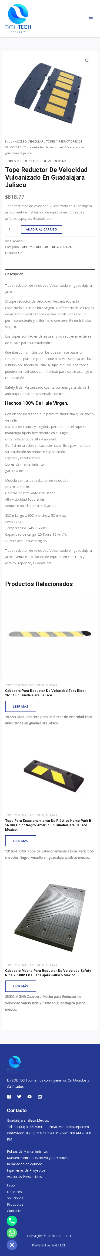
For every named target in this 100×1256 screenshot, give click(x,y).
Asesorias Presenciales (24, 1176)
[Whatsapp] (12, 1233)
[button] (87, 60)
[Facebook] (9, 1097)
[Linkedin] (40, 1097)
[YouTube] (29, 1097)
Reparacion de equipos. (25, 1164)
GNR (21, 253)
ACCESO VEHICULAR (29, 141)
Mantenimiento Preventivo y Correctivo (37, 1157)
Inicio (8, 141)
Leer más (20, 706)
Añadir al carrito (41, 229)
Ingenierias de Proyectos (26, 1170)
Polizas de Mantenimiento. (27, 1151)
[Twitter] (19, 1097)
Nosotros (14, 1191)
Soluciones (15, 1198)
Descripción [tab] (14, 274)
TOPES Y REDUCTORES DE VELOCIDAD (35, 161)
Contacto (14, 1210)
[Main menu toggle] (90, 18)
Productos (15, 1204)
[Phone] (12, 1221)
